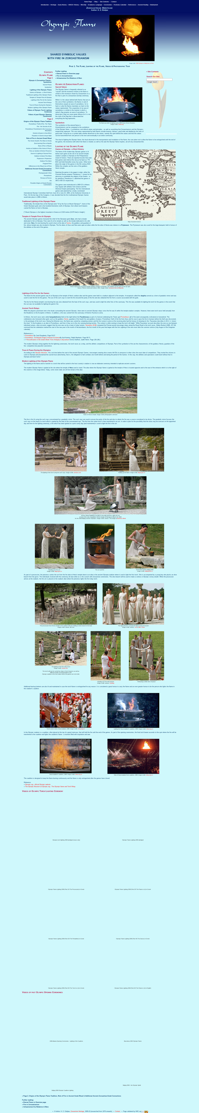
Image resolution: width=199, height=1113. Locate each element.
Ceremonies (108, 5)
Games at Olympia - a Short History (41, 92)
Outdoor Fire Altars (46, 161)
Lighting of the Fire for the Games (41, 100)
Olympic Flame (46, 75)
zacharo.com (77, 472)
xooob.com (64, 668)
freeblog (112, 683)
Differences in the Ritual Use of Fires (40, 166)
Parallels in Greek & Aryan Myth (42, 136)
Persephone (48, 175)
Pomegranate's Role (45, 173)
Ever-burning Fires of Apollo (43, 143)
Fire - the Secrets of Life (44, 126)
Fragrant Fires (47, 163)
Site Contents (104, 2)
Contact (114, 2)
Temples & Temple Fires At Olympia (41, 97)
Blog (95, 2)
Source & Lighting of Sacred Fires (41, 153)
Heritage (53, 5)
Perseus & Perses (46, 178)
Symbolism (48, 87)
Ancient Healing (143, 5)
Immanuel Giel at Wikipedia (115, 288)
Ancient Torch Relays (45, 102)
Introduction (45, 5)
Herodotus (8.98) (91, 325)
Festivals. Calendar (120, 5)
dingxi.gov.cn (141, 472)
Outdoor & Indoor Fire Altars (43, 156)
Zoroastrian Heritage (77, 1111)
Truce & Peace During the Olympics (40, 105)
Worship (83, 5)
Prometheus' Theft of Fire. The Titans (40, 124)
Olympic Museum (41, 353)
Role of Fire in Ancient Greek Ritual (39, 138)
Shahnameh (154, 5)
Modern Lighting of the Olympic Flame (40, 107)
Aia (51, 180)
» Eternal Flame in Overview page (67, 73)
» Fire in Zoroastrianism (64, 76)
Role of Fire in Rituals (45, 146)
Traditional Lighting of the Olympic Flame (39, 95)
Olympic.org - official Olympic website (37, 784)
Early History (62, 5)
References (132, 5)
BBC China (142, 627)
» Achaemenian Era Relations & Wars (68, 78)
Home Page (88, 2)
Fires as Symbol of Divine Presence (40, 151)
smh (136, 627)
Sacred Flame (47, 85)
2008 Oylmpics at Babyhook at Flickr (145, 63)
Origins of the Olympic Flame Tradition (38, 121)
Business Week (121, 518)
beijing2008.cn (149, 571)
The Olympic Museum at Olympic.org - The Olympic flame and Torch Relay (50, 786)
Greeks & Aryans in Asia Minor (42, 133)
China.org (121, 124)
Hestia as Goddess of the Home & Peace (39, 148)
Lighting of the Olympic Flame (41, 90)
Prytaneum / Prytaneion (44, 158)
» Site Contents (152, 72)
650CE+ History (74, 5)
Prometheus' (125, 317)
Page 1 (50, 78)
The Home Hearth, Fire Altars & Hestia (40, 141)
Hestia (66, 319)
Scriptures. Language (95, 5)
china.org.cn (81, 729)
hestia (69, 223)
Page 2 (50, 119)
